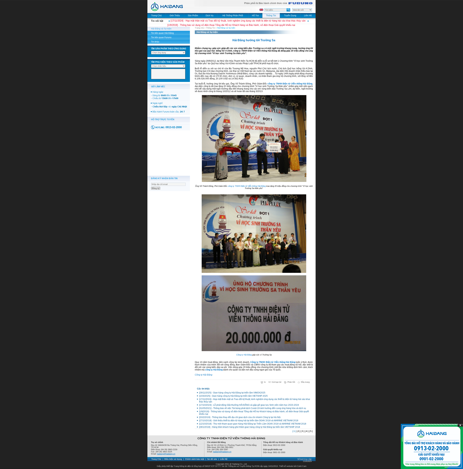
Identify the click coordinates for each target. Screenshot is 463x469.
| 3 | (302, 431)
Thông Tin (210, 28)
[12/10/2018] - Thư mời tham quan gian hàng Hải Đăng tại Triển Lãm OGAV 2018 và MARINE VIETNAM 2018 (252, 424)
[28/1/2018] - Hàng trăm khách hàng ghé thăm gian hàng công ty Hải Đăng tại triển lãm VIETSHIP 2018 (249, 427)
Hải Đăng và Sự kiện (161, 28)
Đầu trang (305, 382)
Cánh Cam (301, 466)
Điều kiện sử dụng (173, 459)
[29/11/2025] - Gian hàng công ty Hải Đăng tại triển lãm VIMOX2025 (232, 392)
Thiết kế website (286, 466)
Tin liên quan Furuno (161, 37)
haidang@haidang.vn (166, 454)
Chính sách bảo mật (194, 459)
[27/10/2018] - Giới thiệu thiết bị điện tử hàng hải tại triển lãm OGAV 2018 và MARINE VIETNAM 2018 (248, 420)
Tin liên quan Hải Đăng (162, 33)
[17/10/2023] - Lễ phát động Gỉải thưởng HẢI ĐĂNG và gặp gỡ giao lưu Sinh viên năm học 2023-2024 (249, 405)
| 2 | (298, 431)
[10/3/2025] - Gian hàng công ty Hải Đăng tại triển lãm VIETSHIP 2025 (233, 396)
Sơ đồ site (212, 459)
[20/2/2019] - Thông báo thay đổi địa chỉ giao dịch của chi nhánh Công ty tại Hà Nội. (240, 417)
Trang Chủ (156, 459)
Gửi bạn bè (276, 382)
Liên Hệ (223, 459)
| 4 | (306, 431)
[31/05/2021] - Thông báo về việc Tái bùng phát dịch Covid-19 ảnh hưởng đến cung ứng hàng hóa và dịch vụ (252, 408)
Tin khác (155, 41)
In (265, 382)
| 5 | (311, 431)
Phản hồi (291, 382)
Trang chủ (199, 28)
